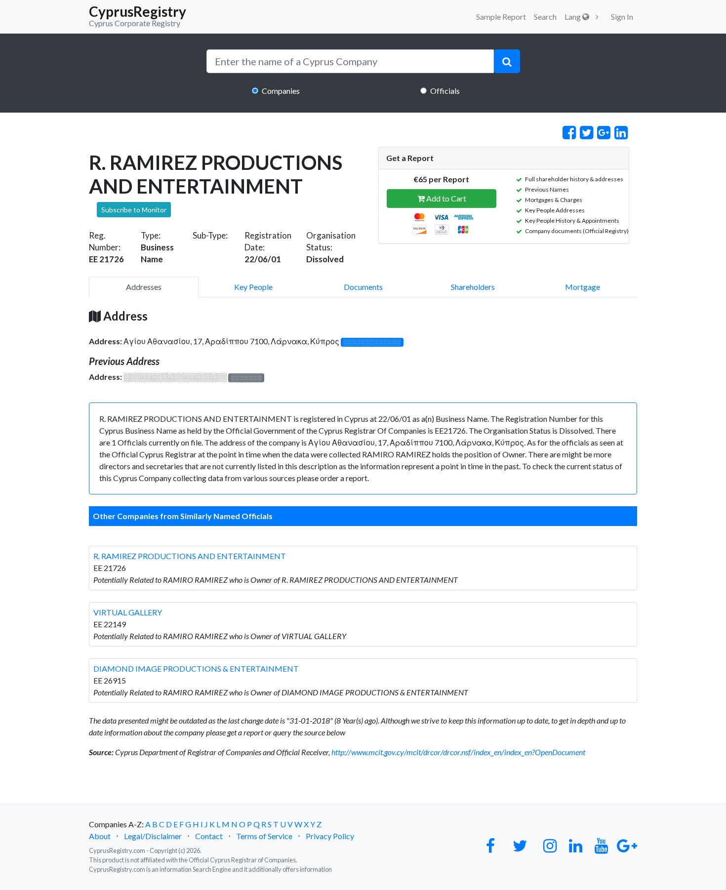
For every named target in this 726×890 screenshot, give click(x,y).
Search (545, 16)
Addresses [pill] (143, 286)
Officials (445, 90)
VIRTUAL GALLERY (127, 612)
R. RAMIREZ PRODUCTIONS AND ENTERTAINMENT (189, 556)
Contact (209, 836)
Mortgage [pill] (582, 286)
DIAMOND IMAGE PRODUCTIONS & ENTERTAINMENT (196, 668)
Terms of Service (264, 836)
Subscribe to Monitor (133, 209)
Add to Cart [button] (445, 198)
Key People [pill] (253, 286)
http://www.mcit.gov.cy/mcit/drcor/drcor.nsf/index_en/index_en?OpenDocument (458, 752)
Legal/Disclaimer (153, 836)
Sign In (622, 16)
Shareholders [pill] (473, 286)
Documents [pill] (363, 286)
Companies (281, 90)
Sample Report (501, 16)
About (100, 836)
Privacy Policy (330, 836)
